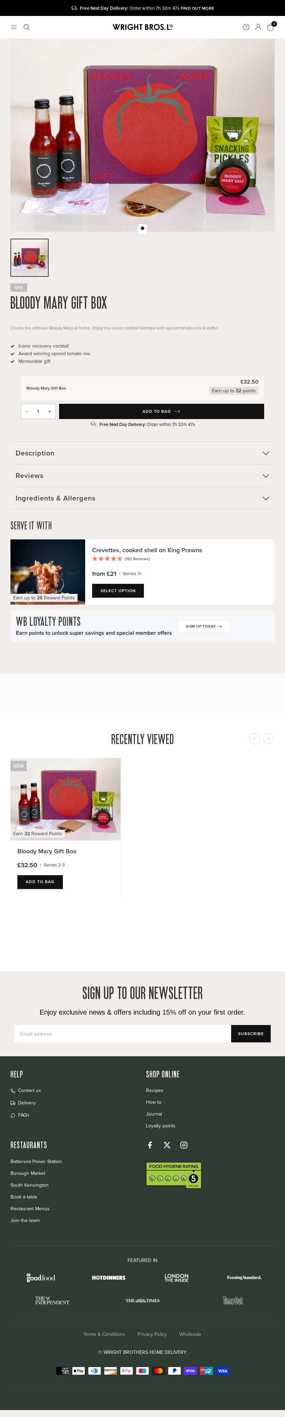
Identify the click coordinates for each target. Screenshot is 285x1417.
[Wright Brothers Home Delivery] (142, 27)
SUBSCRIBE (251, 1033)
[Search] (26, 27)
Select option (118, 591)
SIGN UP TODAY (200, 626)
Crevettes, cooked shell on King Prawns (147, 550)
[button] (180, 559)
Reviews (29, 475)
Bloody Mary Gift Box (46, 851)
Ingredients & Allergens (56, 498)
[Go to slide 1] (142, 228)
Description (35, 453)
